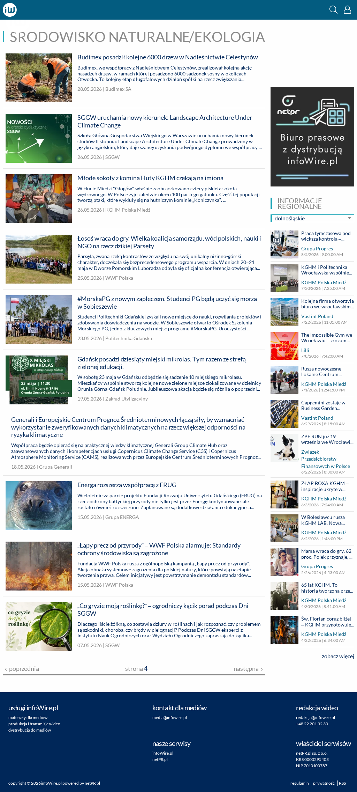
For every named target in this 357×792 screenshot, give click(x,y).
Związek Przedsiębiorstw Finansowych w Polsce (325, 459)
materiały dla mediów (27, 717)
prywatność (324, 783)
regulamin (299, 783)
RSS (342, 783)
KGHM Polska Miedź (323, 282)
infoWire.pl (162, 753)
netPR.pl (160, 759)
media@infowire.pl (169, 717)
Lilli (305, 350)
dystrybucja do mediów (29, 730)
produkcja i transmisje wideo (34, 723)
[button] (333, 10)
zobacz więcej (338, 656)
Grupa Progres (317, 248)
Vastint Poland (317, 316)
